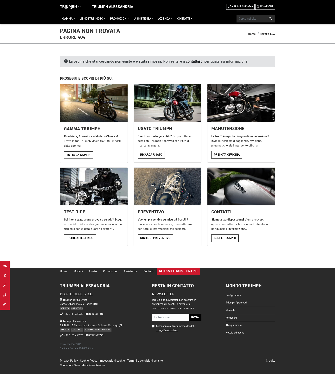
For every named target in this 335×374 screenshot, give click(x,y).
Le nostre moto (91, 18)
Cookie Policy (88, 360)
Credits (270, 360)
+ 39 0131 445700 (73, 335)
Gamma (67, 18)
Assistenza (142, 18)
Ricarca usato (151, 154)
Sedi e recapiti (225, 238)
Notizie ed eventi (235, 332)
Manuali (230, 310)
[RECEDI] (5, 305)
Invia (195, 317)
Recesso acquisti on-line (178, 271)
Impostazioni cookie (112, 360)
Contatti (183, 18)
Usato (93, 271)
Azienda (164, 18)
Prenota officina (227, 154)
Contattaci (96, 314)
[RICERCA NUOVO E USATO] (5, 266)
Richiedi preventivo (155, 238)
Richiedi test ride (79, 238)
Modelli (78, 271)
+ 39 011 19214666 (242, 6)
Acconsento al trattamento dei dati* (176, 326)
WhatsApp (266, 6)
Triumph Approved (236, 302)
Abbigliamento (234, 325)
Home (252, 34)
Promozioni (118, 18)
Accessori (231, 317)
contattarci (194, 61)
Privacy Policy (69, 360)
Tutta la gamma (78, 155)
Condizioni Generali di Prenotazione (82, 365)
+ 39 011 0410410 (73, 314)
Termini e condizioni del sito (145, 360)
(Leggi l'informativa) (167, 330)
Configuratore (233, 295)
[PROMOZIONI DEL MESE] (5, 276)
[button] (270, 18)
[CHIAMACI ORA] (5, 295)
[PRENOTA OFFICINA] (5, 285)
